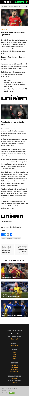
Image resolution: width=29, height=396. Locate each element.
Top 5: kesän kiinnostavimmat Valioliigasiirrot (12, 296)
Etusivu (14, 352)
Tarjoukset (14, 359)
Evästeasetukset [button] (5, 392)
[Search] (27, 6)
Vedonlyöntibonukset (14, 372)
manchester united (17, 238)
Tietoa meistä (14, 339)
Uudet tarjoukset (15, 365)
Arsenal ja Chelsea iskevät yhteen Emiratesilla (12, 315)
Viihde (14, 356)
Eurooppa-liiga (9, 238)
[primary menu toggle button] (2, 2)
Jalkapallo (4, 29)
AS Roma (3, 238)
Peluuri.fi (14, 378)
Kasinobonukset (14, 369)
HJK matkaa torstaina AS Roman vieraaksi (11, 277)
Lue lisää (14, 383)
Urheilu (14, 354)
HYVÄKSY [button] (12, 392)
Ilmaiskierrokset (14, 367)
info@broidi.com (14, 345)
